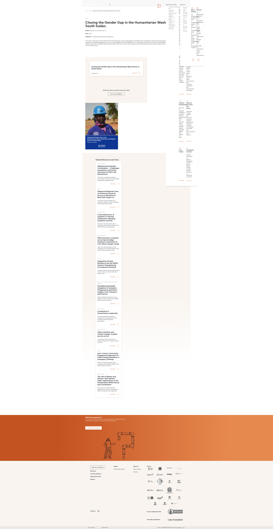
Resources (93, 471)
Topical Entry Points (95, 476)
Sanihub (86, 10)
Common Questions (95, 473)
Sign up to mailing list (97, 467)
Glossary (92, 479)
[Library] (159, 5)
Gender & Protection (103, 50)
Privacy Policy (91, 527)
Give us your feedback (116, 94)
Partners (135, 472)
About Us (135, 466)
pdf (94, 50)
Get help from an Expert (93, 428)
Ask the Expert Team (119, 469)
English (88, 50)
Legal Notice (105, 527)
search (90, 10)
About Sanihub (137, 469)
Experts (116, 466)
